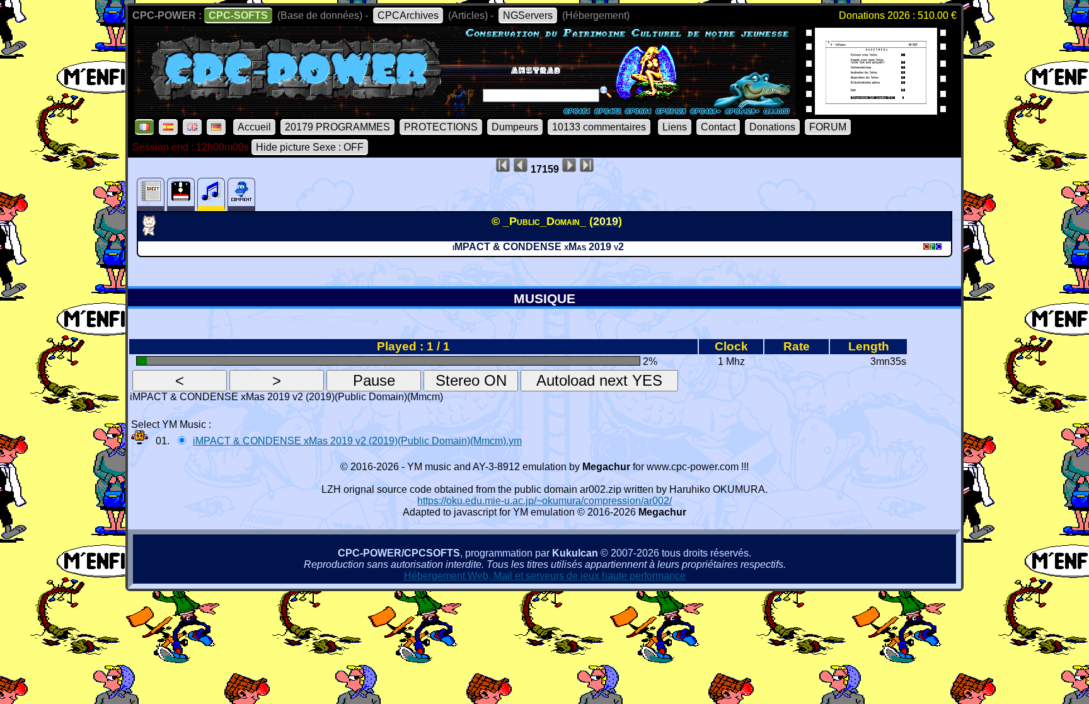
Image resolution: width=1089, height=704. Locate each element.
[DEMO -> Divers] (152, 232)
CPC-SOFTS (238, 15)
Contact (718, 127)
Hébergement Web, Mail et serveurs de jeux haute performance (545, 575)
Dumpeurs (515, 127)
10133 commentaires (599, 127)
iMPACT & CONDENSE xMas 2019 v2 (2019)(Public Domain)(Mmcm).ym (357, 441)
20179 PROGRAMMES (337, 127)
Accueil (254, 127)
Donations (772, 127)
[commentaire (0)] (241, 194)
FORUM (827, 127)
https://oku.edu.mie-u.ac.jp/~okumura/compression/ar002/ (544, 500)
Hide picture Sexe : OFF (310, 147)
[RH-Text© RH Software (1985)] (875, 110)
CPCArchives (408, 15)
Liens (674, 127)
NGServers (528, 15)
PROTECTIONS (441, 127)
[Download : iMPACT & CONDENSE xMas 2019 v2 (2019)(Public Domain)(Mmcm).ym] (139, 441)
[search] (605, 92)
